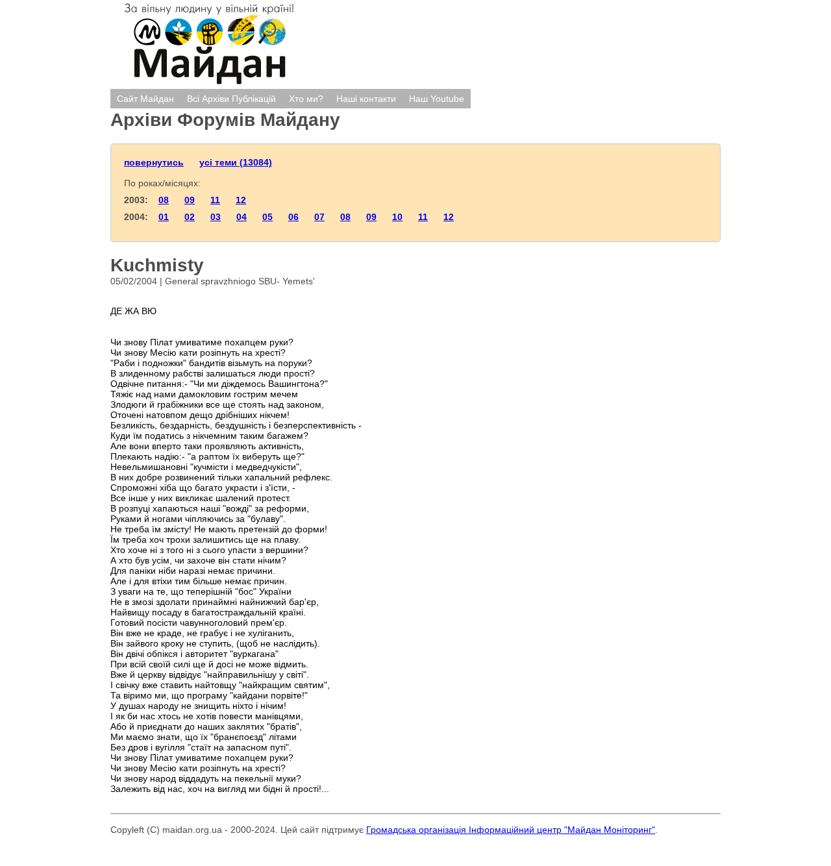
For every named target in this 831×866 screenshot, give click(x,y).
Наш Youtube (436, 98)
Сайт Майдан (145, 98)
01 (163, 217)
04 (241, 217)
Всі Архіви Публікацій (231, 98)
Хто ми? (306, 98)
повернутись (154, 162)
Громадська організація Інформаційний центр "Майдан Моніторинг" (510, 829)
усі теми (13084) (235, 162)
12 (241, 200)
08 (163, 200)
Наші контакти (366, 98)
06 (293, 217)
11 (215, 200)
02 (189, 217)
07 (319, 217)
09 (189, 200)
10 (397, 217)
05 (267, 217)
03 (215, 217)
